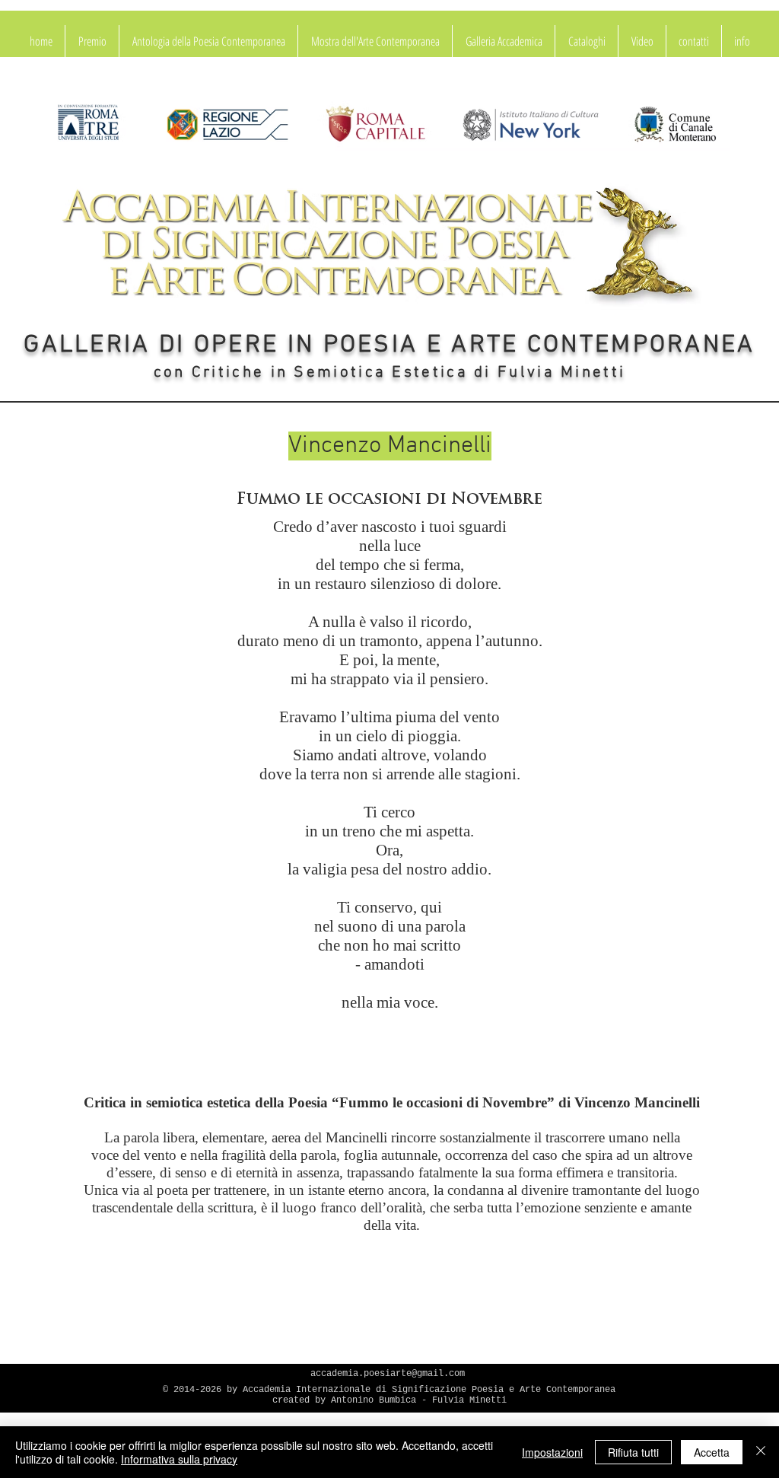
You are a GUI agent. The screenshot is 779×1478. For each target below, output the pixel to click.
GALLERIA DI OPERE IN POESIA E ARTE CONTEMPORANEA (389, 345)
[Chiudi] (761, 1452)
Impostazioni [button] (552, 1452)
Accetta (712, 1452)
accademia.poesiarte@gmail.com (387, 1373)
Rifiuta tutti (633, 1452)
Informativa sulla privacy (179, 1459)
